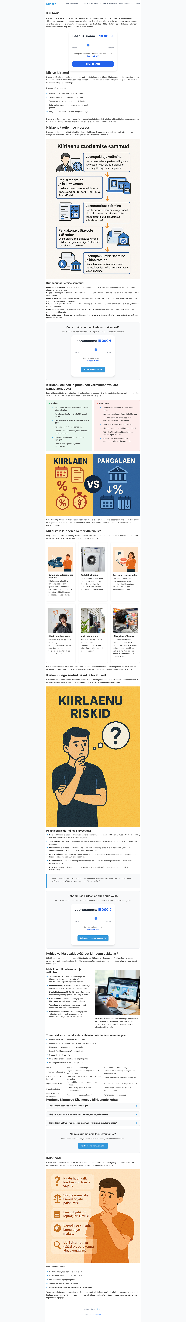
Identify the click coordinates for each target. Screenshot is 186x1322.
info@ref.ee (96, 1314)
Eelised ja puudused (108, 4)
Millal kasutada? (125, 4)
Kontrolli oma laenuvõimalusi (93, 1146)
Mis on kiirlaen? (72, 4)
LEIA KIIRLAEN (93, 64)
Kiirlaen (51, 3)
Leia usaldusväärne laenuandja (93, 938)
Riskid (137, 4)
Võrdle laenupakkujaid (93, 369)
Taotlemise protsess (89, 4)
